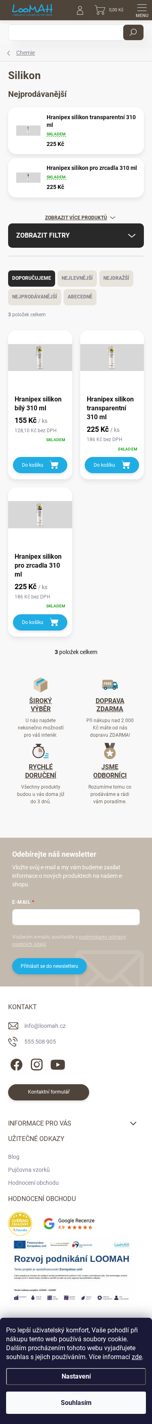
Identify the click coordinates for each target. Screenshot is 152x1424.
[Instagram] (35, 1063)
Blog (13, 1157)
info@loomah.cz (45, 1026)
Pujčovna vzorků (29, 1170)
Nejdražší (116, 278)
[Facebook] (15, 1063)
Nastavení (76, 1376)
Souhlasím (76, 1403)
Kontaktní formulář (49, 1092)
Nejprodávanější (34, 297)
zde (137, 1357)
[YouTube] (58, 1063)
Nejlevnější (77, 278)
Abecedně (80, 297)
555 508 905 (40, 1041)
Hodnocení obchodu (33, 1183)
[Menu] (142, 10)
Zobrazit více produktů (76, 218)
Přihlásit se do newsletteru (49, 966)
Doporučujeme (31, 278)
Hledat (133, 32)
